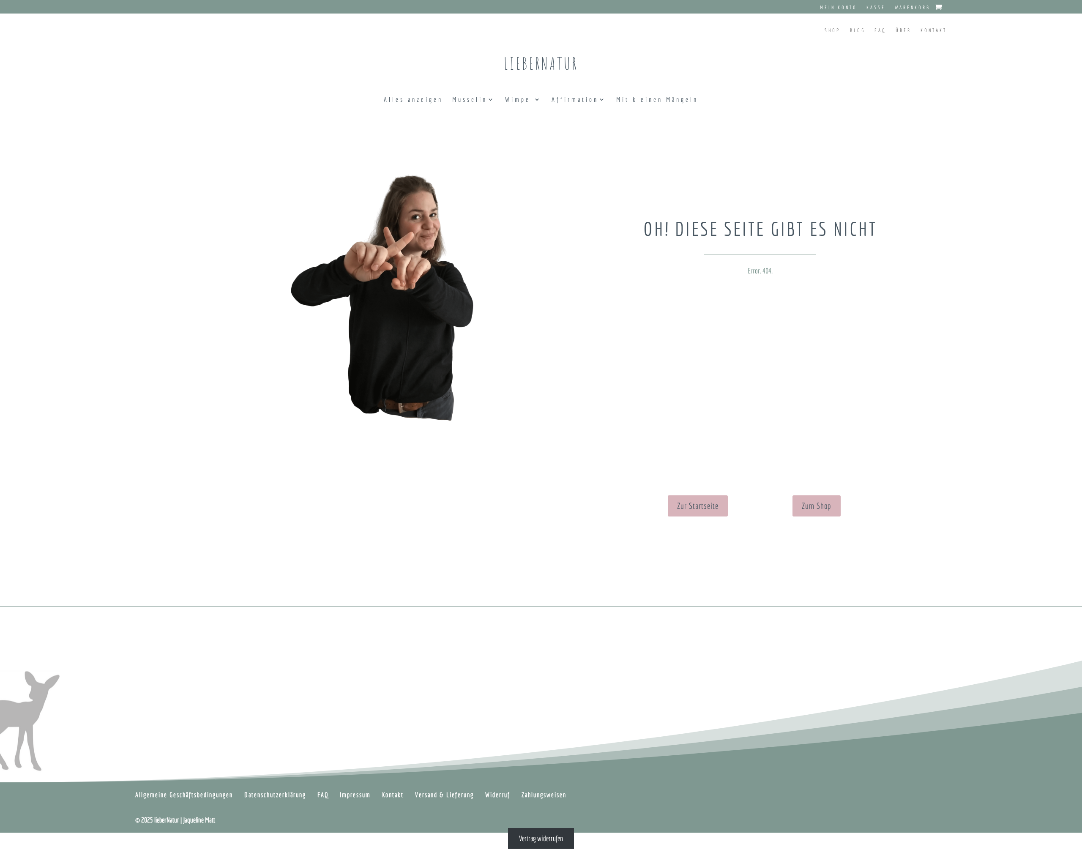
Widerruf (497, 794)
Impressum (355, 794)
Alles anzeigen (413, 99)
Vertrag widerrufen (541, 838)
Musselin (469, 99)
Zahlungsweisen (544, 794)
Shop (833, 30)
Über (903, 30)
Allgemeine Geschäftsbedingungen (184, 794)
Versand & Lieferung (444, 794)
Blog (857, 30)
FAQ (880, 30)
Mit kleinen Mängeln (657, 99)
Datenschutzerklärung (275, 794)
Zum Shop (816, 506)
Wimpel (519, 99)
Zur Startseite (698, 506)
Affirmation (575, 99)
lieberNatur (541, 63)
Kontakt (934, 30)
